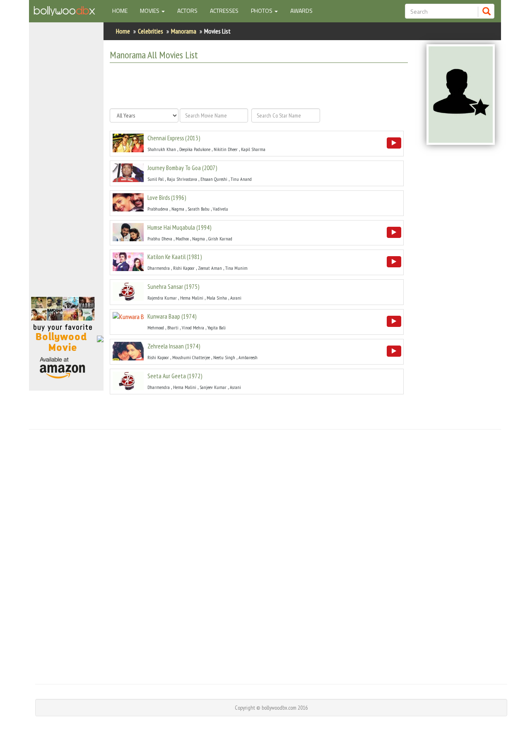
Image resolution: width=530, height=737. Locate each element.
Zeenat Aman (210, 268)
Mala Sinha (217, 298)
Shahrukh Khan (161, 149)
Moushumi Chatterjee (191, 357)
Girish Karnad (220, 238)
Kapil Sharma (253, 149)
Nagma (177, 209)
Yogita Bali (216, 327)
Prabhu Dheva (159, 238)
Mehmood (155, 327)
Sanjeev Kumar (213, 387)
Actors (187, 10)
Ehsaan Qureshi (213, 179)
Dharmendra (158, 268)
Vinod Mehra (193, 327)
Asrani (235, 298)
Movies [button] (150, 10)
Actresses (224, 10)
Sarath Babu (199, 209)
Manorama (183, 31)
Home (123, 10)
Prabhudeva (157, 209)
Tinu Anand (241, 179)
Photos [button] (262, 10)
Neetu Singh (224, 357)
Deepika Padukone (194, 149)
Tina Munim (236, 268)
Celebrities (150, 31)
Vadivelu (220, 209)
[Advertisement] (66, 163)
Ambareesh (248, 357)
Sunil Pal (155, 179)
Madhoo (182, 238)
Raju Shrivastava (182, 179)
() (173, 138)
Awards (301, 10)
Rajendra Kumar (162, 298)
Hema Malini (191, 298)
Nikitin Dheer (226, 149)
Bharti (172, 327)
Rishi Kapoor (184, 268)
